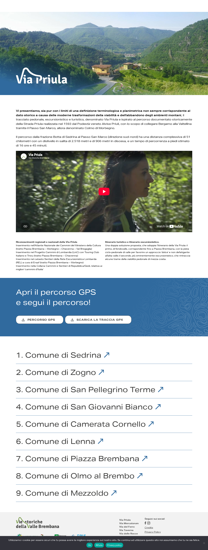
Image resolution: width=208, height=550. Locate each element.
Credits (149, 527)
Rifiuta (99, 545)
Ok (89, 545)
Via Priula (125, 519)
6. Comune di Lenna (56, 441)
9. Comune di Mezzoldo (63, 493)
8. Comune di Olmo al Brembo (76, 476)
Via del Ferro (127, 526)
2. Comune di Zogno (57, 372)
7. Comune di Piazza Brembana (79, 458)
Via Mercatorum (129, 523)
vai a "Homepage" (30, 22)
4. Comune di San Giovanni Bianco (85, 407)
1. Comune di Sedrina (60, 355)
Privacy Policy (153, 531)
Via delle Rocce (128, 533)
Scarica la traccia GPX (100, 319)
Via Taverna (126, 530)
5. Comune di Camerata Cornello (82, 424)
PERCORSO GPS (41, 319)
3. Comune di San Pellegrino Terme (86, 389)
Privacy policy (114, 545)
